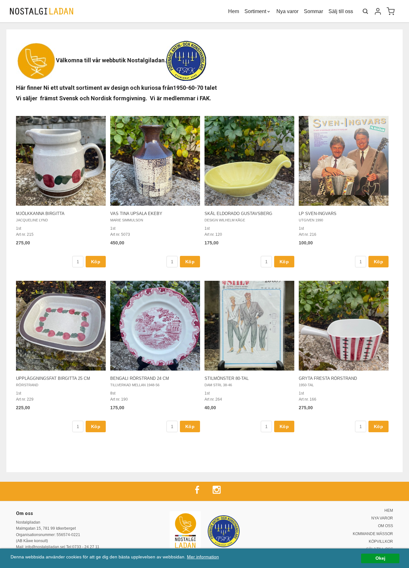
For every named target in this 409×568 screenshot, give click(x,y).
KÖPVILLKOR (381, 541)
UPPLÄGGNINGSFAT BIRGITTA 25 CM (53, 378)
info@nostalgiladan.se (44, 547)
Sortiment (255, 11)
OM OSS (385, 526)
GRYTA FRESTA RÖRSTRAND (328, 378)
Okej (380, 558)
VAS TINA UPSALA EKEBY (136, 213)
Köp (95, 261)
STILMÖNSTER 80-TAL (226, 378)
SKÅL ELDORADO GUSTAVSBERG (238, 213)
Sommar (313, 11)
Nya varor (287, 11)
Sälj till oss (340, 11)
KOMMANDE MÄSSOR (373, 534)
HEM (388, 510)
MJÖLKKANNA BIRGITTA (40, 213)
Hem (233, 11)
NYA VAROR (382, 518)
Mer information (203, 557)
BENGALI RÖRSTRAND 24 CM (139, 378)
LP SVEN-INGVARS (317, 213)
